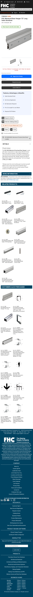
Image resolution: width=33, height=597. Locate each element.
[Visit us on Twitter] (11, 500)
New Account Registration (16, 508)
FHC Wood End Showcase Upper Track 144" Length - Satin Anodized (18, 398)
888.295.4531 (20, 1)
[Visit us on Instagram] (14, 500)
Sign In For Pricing (17, 76)
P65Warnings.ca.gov (14, 179)
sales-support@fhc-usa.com (21, 433)
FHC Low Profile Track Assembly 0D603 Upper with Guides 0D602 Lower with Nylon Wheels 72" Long (6, 376)
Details (6, 144)
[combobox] (16, 9)
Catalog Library (16, 513)
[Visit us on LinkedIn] (2, 500)
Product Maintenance (16, 518)
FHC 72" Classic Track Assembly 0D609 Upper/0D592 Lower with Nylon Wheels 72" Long (18, 331)
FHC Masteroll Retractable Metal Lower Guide (18, 261)
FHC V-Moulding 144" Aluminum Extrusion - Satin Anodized (6, 397)
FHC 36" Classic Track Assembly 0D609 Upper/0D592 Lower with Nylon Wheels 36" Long (6, 420)
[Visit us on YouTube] (8, 500)
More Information (10, 174)
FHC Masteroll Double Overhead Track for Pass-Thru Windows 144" (6, 330)
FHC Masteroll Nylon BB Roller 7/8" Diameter (7, 241)
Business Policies (16, 515)
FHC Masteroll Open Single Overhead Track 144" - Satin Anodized (7, 261)
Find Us (27, 1)
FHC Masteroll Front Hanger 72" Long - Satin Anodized (20, 221)
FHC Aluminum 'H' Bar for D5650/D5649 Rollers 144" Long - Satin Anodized (6, 353)
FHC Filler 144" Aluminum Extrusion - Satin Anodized (18, 375)
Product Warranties (16, 520)
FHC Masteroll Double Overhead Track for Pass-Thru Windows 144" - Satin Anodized (7, 221)
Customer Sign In (16, 506)
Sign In (15, 12)
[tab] (16, 144)
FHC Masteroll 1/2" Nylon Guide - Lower (6, 202)
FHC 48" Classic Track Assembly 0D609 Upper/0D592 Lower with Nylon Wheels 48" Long (18, 420)
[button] (12, 62)
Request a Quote (10, 1)
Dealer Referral (16, 87)
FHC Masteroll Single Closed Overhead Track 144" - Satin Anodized (7, 280)
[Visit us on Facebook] (5, 500)
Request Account (6, 12)
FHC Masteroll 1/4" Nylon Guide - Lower (19, 202)
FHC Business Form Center (16, 523)
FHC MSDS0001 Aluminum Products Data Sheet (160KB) (16, 138)
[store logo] (5, 5)
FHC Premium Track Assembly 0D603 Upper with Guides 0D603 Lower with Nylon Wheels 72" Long (18, 354)
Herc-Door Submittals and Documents (16, 525)
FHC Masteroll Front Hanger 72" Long (5, 308)
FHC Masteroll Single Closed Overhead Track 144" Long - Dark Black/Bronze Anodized (19, 309)
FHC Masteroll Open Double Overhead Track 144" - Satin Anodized (19, 242)
